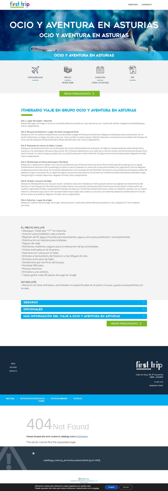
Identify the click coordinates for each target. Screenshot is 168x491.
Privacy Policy (84, 482)
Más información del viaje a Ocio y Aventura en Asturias (71, 316)
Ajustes (126, 487)
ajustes (96, 488)
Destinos (133, 5)
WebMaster (82, 436)
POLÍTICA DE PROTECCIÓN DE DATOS (32, 399)
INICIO (13, 364)
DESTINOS (13, 367)
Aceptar (111, 487)
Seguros (30, 302)
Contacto (147, 5)
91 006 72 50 (158, 382)
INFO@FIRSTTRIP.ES (156, 386)
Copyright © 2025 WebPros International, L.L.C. (84, 481)
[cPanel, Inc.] (84, 479)
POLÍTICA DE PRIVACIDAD (59, 399)
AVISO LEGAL (10, 399)
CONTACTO (13, 371)
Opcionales (33, 309)
